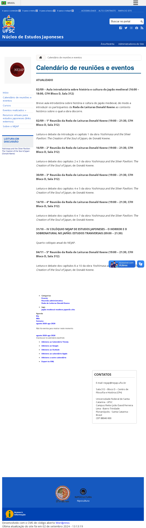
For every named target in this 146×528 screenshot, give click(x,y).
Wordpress (63, 522)
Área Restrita (108, 43)
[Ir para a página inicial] (39, 57)
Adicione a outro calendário (53, 357)
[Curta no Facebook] (120, 28)
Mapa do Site (125, 10)
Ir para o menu (29, 11)
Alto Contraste (107, 10)
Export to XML (47, 361)
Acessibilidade (88, 10)
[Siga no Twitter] (126, 28)
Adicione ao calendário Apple (54, 353)
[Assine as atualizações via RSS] (142, 28)
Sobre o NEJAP (11, 126)
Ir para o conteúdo (11, 11)
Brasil (11, 2)
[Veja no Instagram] (136, 28)
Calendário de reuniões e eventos (17, 99)
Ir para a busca (47, 11)
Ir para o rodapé (65, 11)
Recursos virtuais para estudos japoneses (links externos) (17, 118)
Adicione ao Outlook (50, 349)
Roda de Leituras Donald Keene (55, 303)
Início (6, 92)
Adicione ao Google (49, 345)
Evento (44, 298)
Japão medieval (48, 309)
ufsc (73, 309)
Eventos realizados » (14, 110)
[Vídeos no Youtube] (131, 28)
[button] (50, 338)
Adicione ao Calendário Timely (55, 342)
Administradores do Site (131, 43)
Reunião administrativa (52, 300)
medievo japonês (63, 309)
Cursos (7, 105)
